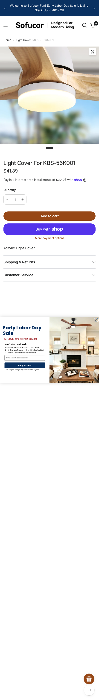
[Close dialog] (96, 320)
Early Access (25, 365)
